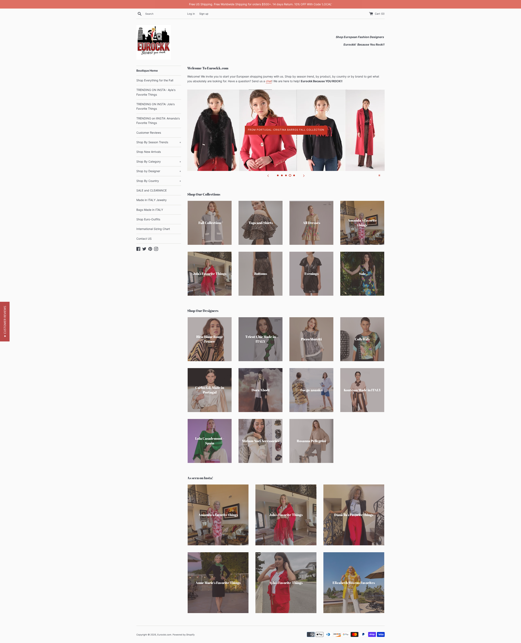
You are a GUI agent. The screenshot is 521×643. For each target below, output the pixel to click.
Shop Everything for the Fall (154, 80)
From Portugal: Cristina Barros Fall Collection (286, 129)
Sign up (203, 13)
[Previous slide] (268, 175)
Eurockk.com (164, 634)
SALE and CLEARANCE (151, 190)
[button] (5, 321)
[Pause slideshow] (379, 175)
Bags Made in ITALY (149, 209)
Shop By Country (158, 181)
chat (269, 81)
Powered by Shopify (184, 634)
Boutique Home (147, 70)
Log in (191, 13)
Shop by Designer (158, 171)
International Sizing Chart (153, 229)
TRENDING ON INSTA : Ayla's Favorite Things (155, 92)
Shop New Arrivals (148, 151)
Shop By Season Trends (158, 142)
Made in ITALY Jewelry (151, 200)
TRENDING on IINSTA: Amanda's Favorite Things (158, 121)
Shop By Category (158, 161)
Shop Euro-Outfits (148, 219)
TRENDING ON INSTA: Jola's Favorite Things (155, 106)
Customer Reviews (148, 132)
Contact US (144, 238)
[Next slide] (303, 175)
